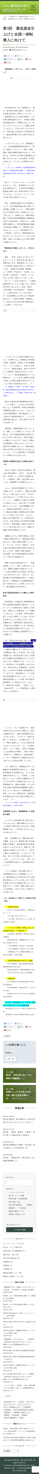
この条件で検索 (19, 1229)
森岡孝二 (8, 1412)
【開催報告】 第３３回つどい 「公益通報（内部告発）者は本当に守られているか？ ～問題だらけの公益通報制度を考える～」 (19, 1341)
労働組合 (8, 1410)
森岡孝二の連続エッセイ (11, 1276)
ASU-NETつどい (10, 1402)
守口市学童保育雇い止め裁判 (24, 1410)
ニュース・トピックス (10, 1243)
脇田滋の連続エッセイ (19, 50)
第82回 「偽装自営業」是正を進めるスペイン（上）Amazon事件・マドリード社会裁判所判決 (19, 1431)
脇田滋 (7, 1036)
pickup (22, 1402)
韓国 (21, 1418)
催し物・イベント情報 (10, 1247)
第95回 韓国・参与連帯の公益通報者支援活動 (19, 1350)
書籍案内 (6, 1265)
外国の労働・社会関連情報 (12, 1251)
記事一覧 (10, 1059)
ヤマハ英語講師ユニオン (13, 1407)
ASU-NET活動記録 (9, 1258)
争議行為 (28, 1407)
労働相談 (6, 1262)
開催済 (25, 1415)
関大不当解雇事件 (11, 1418)
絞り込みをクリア (13, 1224)
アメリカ (31, 1402)
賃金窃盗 (16, 1415)
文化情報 (6, 1269)
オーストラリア (10, 1404)
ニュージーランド (25, 1404)
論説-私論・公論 (8, 1254)
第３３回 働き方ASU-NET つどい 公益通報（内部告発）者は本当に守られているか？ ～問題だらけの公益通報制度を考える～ (19, 1376)
